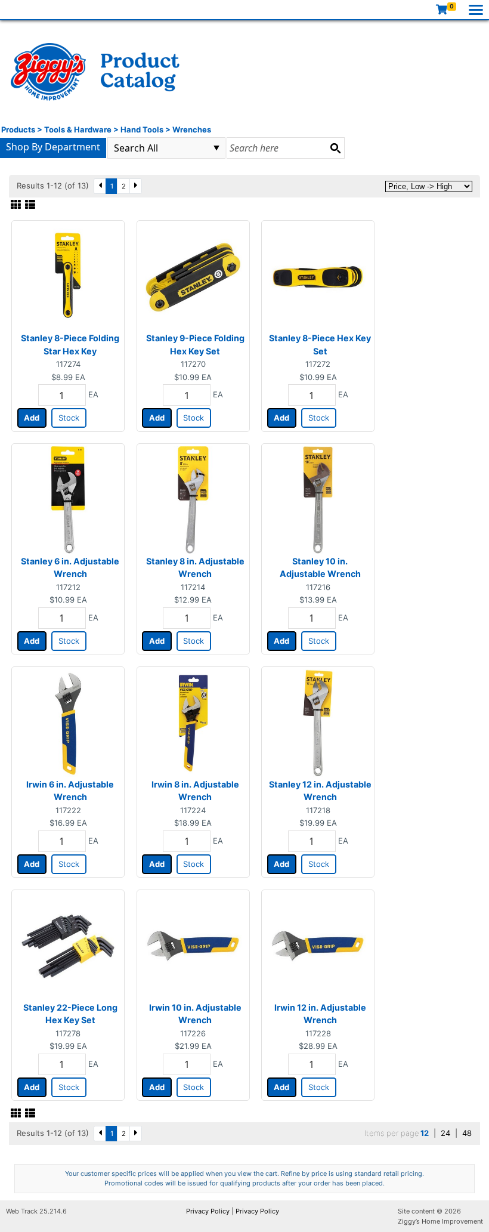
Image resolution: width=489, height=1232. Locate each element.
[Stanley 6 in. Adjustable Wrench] (68, 499)
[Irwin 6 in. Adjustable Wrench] (68, 722)
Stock (68, 417)
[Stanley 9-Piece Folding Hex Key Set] (193, 276)
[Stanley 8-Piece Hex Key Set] (318, 276)
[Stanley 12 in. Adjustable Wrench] (318, 722)
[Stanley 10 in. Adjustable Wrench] (318, 499)
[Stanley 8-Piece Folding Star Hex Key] (68, 276)
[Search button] (335, 148)
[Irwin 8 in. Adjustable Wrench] (193, 722)
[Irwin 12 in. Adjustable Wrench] (318, 945)
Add (31, 417)
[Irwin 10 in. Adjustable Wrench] (193, 945)
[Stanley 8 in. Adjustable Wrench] (193, 499)
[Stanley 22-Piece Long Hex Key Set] (68, 945)
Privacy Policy (208, 1211)
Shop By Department (53, 146)
